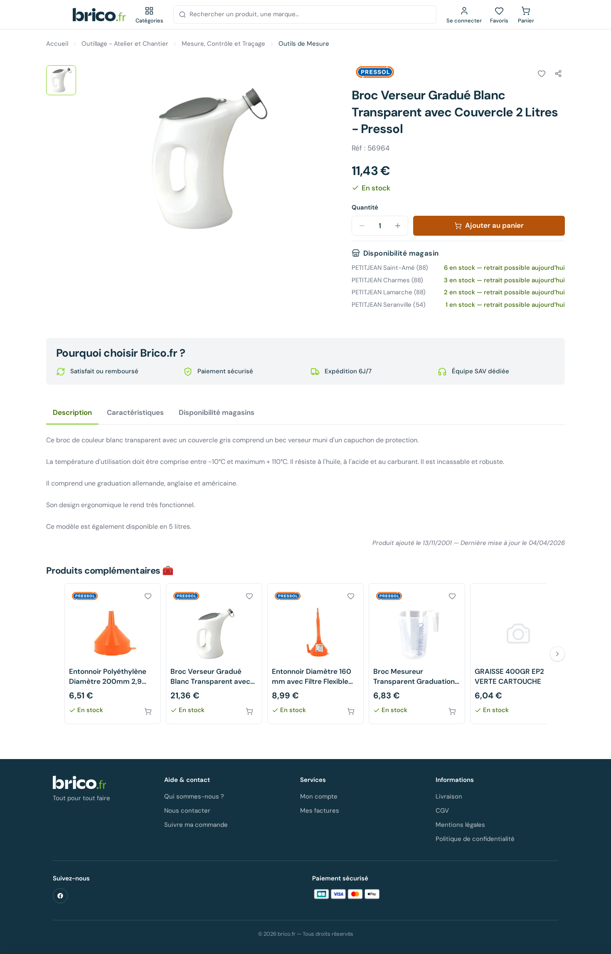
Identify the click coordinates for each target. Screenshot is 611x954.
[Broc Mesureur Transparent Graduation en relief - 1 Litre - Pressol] (417, 654)
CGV (442, 810)
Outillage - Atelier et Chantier (124, 43)
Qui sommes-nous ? (194, 796)
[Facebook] (60, 895)
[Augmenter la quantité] (398, 226)
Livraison (449, 796)
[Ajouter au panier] (148, 711)
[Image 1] (61, 80)
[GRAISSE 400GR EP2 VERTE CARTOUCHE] (518, 654)
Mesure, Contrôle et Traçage (223, 43)
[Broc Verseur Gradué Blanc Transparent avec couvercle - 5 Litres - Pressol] (214, 654)
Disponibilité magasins (216, 412)
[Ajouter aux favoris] (541, 73)
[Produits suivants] (557, 653)
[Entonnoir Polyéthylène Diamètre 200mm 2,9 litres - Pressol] (112, 654)
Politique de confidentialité (475, 839)
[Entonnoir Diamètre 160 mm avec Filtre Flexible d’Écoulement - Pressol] (315, 654)
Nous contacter (187, 810)
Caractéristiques (135, 412)
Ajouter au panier (494, 225)
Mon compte (319, 796)
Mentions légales (460, 825)
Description (72, 412)
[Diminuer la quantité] (362, 226)
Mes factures (319, 810)
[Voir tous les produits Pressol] (375, 72)
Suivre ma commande (196, 825)
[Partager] (558, 73)
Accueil (57, 43)
